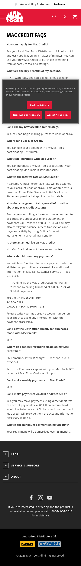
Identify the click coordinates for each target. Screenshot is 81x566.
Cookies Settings (39, 105)
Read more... (60, 4)
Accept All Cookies (57, 114)
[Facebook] (31, 497)
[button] (54, 17)
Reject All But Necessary (26, 114)
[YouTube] (49, 497)
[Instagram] (40, 497)
